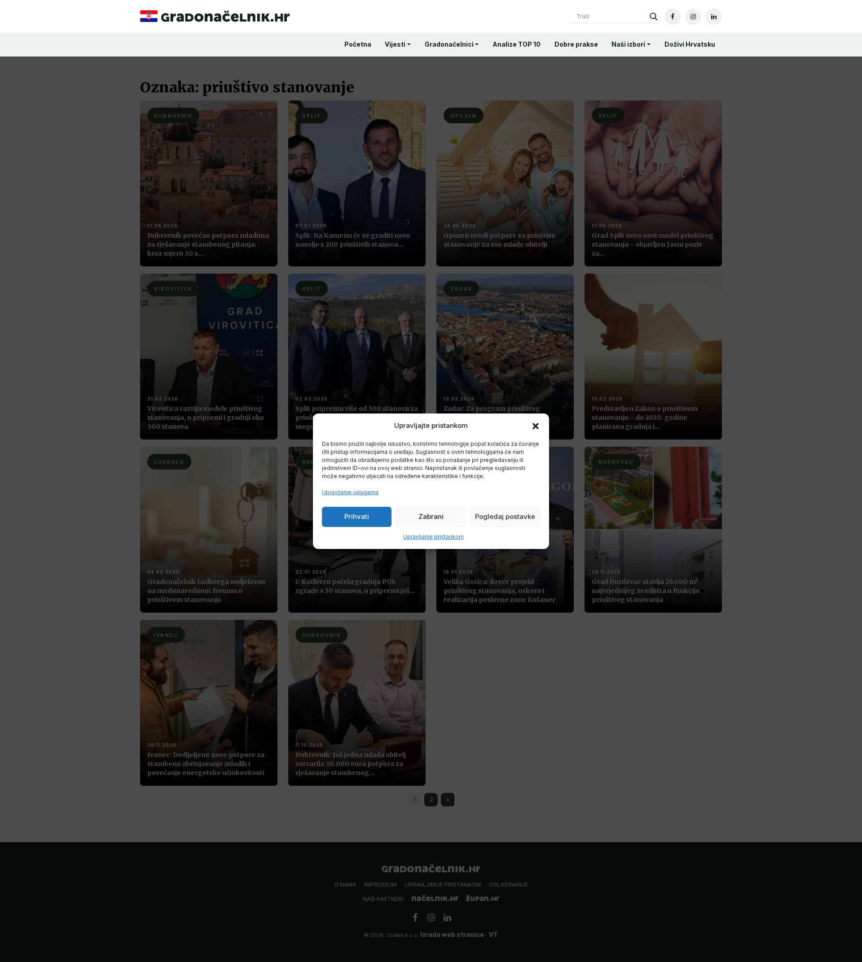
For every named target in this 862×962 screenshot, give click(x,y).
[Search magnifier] (653, 16)
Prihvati (356, 516)
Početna (357, 44)
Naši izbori (628, 44)
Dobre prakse (576, 44)
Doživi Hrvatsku (689, 44)
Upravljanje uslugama (350, 492)
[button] (535, 425)
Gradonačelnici (449, 44)
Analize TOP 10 (517, 44)
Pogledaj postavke (505, 516)
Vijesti (395, 44)
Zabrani (431, 516)
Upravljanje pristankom (433, 536)
